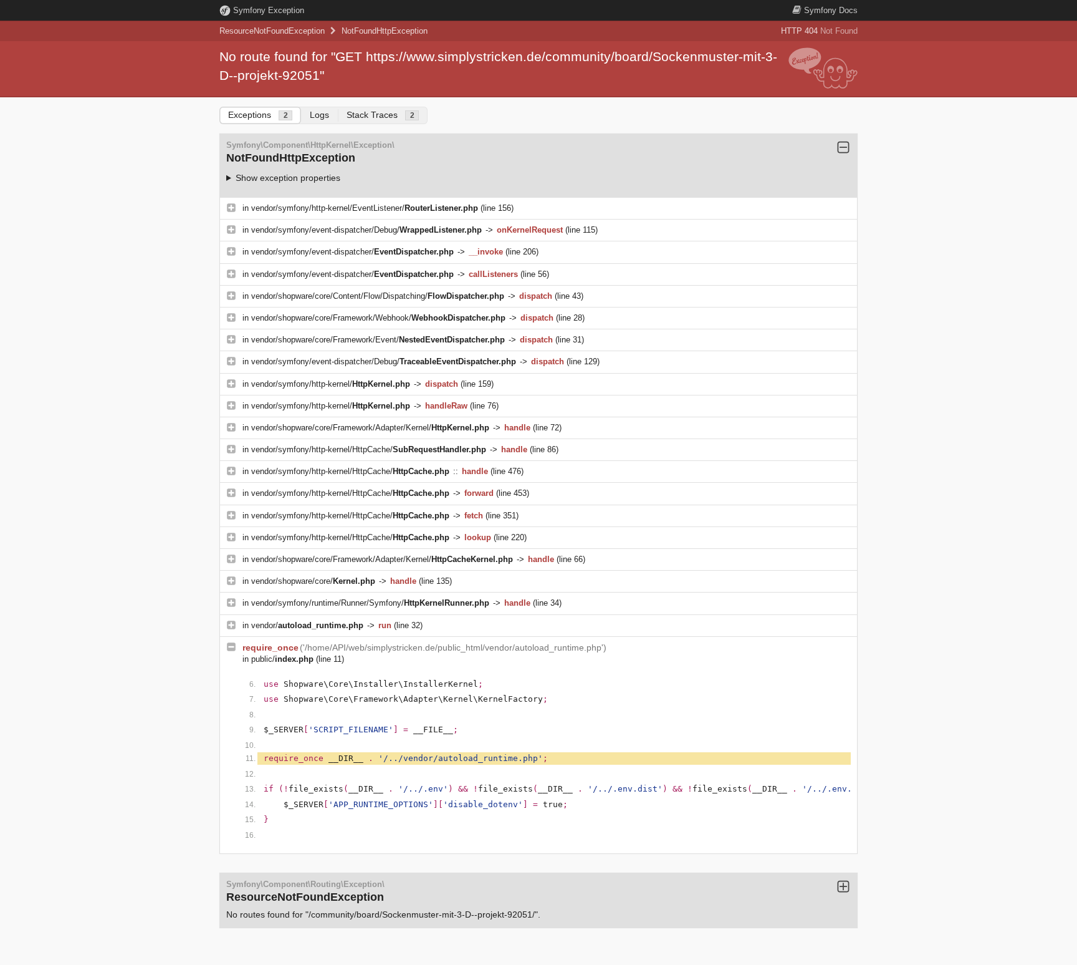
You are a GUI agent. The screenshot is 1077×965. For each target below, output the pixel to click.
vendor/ (307, 625)
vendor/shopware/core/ (313, 581)
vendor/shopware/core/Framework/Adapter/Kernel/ (370, 427)
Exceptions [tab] (258, 115)
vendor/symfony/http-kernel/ (330, 384)
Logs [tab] (319, 115)
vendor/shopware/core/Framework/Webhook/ (378, 317)
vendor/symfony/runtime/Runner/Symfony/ (370, 603)
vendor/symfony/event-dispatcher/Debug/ (366, 230)
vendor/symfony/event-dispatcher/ (352, 251)
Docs (831, 10)
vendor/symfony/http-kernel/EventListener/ (364, 208)
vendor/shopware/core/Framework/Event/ (378, 339)
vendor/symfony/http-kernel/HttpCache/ (368, 449)
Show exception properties (288, 178)
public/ (282, 659)
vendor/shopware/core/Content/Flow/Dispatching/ (377, 296)
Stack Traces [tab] (380, 115)
